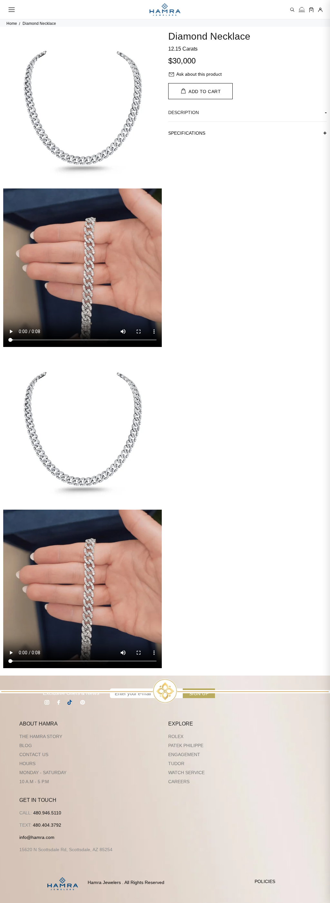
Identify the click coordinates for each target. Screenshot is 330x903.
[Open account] (320, 9)
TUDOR (176, 763)
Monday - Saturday (42, 772)
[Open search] (292, 9)
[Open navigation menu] (11, 9)
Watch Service (186, 772)
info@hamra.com (36, 837)
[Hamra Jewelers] (165, 9)
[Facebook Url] (58, 702)
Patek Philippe (185, 745)
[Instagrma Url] (47, 702)
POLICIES (265, 881)
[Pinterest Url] (82, 702)
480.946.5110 (47, 812)
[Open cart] (311, 9)
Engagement (184, 754)
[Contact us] (302, 9)
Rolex (175, 736)
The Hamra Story (40, 736)
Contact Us (33, 754)
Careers (178, 781)
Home (11, 23)
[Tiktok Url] (70, 702)
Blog (25, 745)
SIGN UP (199, 693)
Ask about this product (199, 74)
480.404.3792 (47, 825)
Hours (27, 763)
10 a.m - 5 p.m (34, 781)
